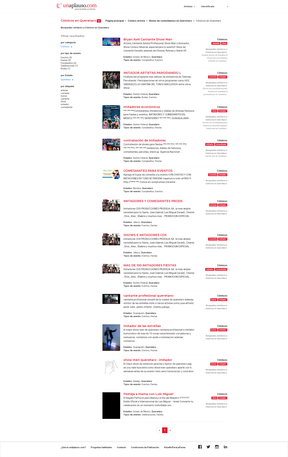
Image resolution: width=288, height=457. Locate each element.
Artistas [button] (188, 6)
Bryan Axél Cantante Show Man (148, 39)
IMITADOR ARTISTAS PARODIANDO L (152, 73)
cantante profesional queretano (148, 295)
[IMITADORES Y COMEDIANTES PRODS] (111, 205)
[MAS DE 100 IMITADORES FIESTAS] (111, 269)
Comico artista (136, 20)
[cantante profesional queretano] (111, 299)
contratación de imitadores (144, 140)
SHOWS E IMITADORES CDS (145, 235)
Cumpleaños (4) (68, 63)
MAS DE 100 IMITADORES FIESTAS (149, 265)
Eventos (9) (66, 57)
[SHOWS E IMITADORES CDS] (111, 239)
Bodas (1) (65, 68)
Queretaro (66, 79)
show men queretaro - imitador (148, 360)
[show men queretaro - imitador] (111, 367)
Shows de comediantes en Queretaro (170, 20)
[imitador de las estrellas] (111, 337)
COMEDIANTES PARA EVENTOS (147, 171)
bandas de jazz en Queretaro (214, 55)
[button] (225, 7)
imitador (65, 104)
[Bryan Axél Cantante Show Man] (111, 42)
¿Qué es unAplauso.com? (73, 447)
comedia (65, 93)
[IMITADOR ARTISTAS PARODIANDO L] (111, 80)
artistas (64, 90)
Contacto (121, 447)
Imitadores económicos (141, 107)
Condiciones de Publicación (145, 447)
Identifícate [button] (207, 6)
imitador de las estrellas (142, 326)
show (63, 101)
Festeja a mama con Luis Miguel (148, 394)
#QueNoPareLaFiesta (174, 447)
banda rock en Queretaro (216, 156)
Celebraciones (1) (69, 66)
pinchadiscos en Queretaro (215, 94)
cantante (65, 99)
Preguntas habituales (101, 447)
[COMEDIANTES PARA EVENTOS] (111, 174)
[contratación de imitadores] (111, 145)
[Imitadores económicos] (111, 117)
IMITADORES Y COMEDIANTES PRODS (153, 201)
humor (64, 96)
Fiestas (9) (66, 60)
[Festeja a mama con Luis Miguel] (111, 405)
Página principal (114, 20)
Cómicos (65, 46)
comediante (66, 107)
